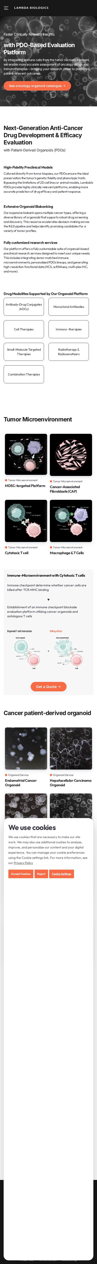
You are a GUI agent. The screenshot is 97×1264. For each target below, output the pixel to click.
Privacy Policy (23, 863)
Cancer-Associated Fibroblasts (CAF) (65, 489)
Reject (41, 873)
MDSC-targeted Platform (25, 485)
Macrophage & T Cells (66, 553)
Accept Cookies (21, 873)
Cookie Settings (61, 873)
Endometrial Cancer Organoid (21, 782)
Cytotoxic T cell (16, 553)
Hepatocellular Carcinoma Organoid (70, 782)
